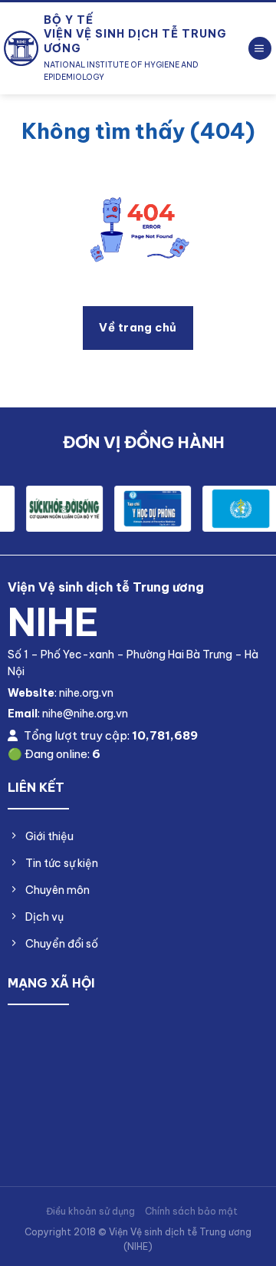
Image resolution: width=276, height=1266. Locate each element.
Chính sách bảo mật (191, 1211)
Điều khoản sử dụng (90, 1211)
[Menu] (259, 49)
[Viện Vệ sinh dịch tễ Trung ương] (21, 48)
